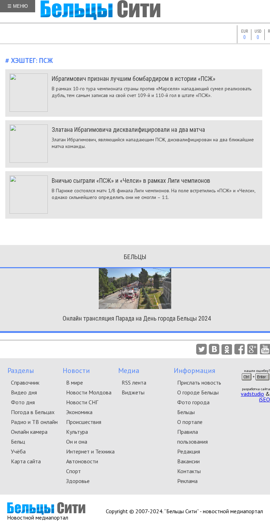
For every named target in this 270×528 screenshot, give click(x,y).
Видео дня (24, 392)
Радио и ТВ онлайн (34, 421)
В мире (74, 382)
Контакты (189, 471)
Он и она (76, 441)
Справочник (25, 382)
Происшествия (83, 421)
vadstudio (252, 393)
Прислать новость (199, 382)
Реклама (187, 480)
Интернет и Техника (90, 451)
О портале (189, 421)
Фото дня (23, 402)
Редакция (188, 451)
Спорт (73, 471)
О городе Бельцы (198, 392)
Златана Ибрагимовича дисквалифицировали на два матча (128, 129)
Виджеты (133, 392)
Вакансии (188, 461)
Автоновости (82, 461)
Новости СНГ (82, 402)
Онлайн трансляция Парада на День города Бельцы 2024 (137, 318)
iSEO (264, 399)
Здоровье (78, 480)
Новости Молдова (88, 392)
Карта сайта (26, 461)
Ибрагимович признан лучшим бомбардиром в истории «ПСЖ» (134, 78)
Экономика (79, 412)
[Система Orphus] (255, 382)
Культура (77, 431)
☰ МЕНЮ (17, 6)
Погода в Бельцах (32, 412)
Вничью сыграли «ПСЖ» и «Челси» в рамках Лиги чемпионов (131, 180)
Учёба (18, 451)
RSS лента (134, 382)
